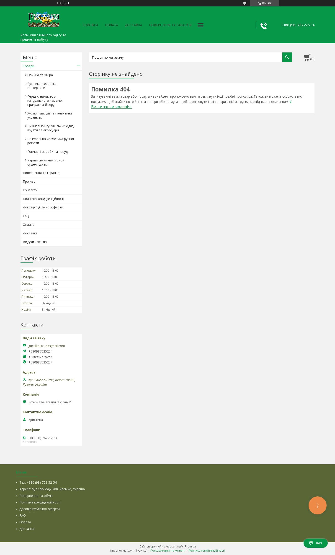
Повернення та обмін (36, 495)
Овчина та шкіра (40, 75)
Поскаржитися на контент (168, 550)
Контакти (30, 190)
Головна (90, 25)
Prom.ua (190, 546)
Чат (319, 543)
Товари (28, 66)
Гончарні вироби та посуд (47, 151)
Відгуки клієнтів (35, 242)
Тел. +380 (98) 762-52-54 (38, 482)
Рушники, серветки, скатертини (42, 85)
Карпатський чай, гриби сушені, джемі (45, 162)
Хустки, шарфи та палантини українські (49, 115)
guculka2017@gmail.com (46, 346)
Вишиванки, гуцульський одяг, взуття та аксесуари (50, 128)
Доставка (133, 25)
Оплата (111, 25)
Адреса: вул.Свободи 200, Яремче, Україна (52, 489)
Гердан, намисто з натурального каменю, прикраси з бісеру (45, 100)
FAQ (26, 216)
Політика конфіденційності (43, 199)
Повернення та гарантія (170, 25)
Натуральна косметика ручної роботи (50, 141)
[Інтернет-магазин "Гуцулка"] (43, 18)
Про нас (29, 181)
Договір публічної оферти (43, 207)
